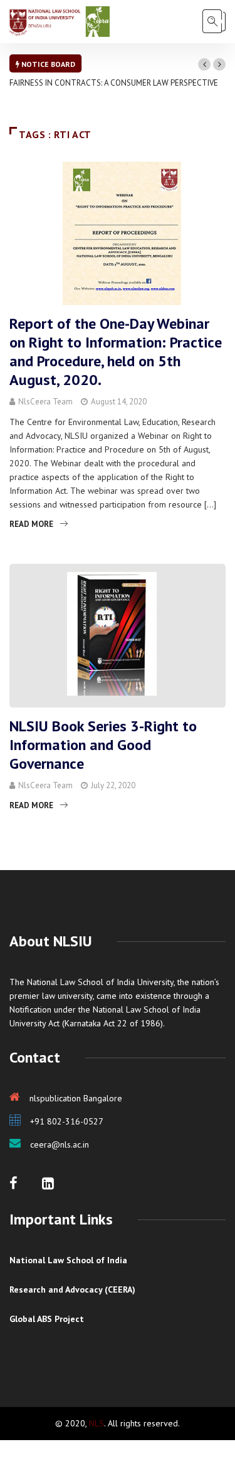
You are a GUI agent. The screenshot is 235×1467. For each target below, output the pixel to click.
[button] (204, 64)
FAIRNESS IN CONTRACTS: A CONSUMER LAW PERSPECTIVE (113, 83)
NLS (96, 1423)
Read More (31, 524)
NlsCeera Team (45, 401)
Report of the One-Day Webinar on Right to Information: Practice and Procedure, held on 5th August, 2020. (115, 351)
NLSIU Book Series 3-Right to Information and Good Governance (103, 744)
